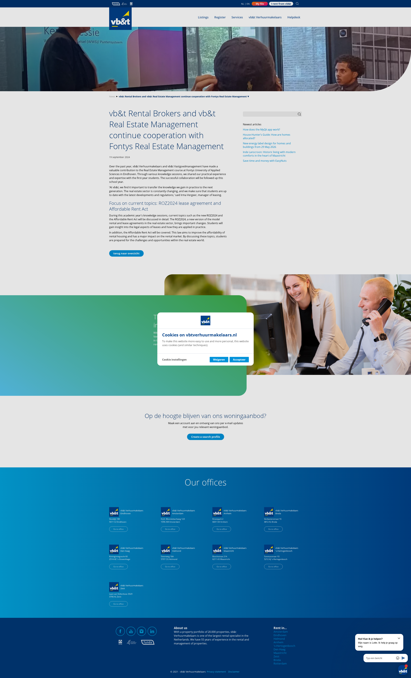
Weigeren (219, 359)
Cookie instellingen (174, 359)
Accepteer (239, 359)
